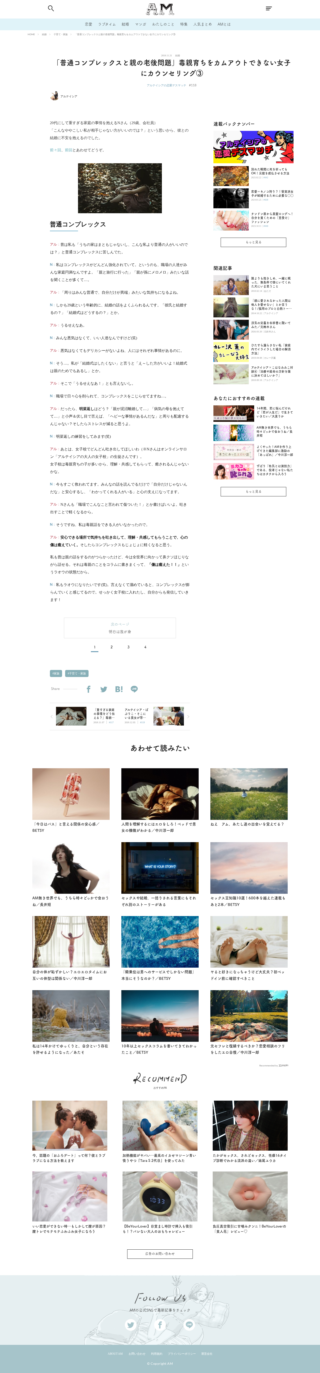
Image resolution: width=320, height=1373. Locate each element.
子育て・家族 (61, 34)
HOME (31, 34)
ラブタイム (107, 24)
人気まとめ (202, 24)
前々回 (55, 150)
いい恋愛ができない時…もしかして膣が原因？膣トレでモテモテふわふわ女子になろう (69, 1229)
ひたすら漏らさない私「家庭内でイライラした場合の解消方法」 (271, 349)
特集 (184, 24)
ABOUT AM (115, 1353)
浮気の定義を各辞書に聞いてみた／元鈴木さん (271, 324)
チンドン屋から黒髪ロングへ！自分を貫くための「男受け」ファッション (272, 217)
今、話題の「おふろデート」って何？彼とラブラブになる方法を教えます (68, 1158)
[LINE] (134, 689)
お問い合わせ (137, 1353)
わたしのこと (163, 24)
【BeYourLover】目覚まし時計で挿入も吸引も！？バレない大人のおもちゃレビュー (158, 1229)
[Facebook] (88, 689)
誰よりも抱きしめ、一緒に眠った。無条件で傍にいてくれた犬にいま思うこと (271, 282)
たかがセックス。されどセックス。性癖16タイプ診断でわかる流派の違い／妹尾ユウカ (250, 1158)
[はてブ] (119, 689)
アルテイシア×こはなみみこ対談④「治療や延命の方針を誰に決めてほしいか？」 (272, 371)
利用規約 (156, 1353)
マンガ (140, 24)
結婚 (125, 24)
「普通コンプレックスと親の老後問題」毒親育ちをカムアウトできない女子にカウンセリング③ (125, 34)
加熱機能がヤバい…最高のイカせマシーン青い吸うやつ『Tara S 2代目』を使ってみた (159, 1158)
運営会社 (206, 1353)
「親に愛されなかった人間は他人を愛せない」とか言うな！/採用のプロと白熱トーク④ (271, 305)
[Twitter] (103, 689)
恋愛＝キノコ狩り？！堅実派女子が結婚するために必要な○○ (272, 193)
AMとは (224, 24)
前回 (68, 150)
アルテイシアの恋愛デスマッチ (166, 85)
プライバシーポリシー (182, 1353)
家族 (56, 673)
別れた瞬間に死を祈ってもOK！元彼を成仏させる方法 (270, 171)
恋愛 (88, 24)
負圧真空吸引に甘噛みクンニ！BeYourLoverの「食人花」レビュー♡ (249, 1229)
